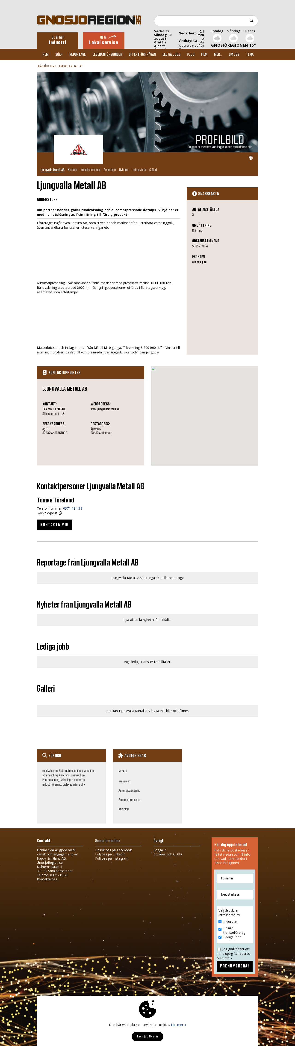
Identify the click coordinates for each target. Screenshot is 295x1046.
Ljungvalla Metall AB (70, 66)
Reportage (77, 54)
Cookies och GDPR (167, 854)
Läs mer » (178, 1024)
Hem (45, 54)
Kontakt (72, 170)
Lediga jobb (171, 54)
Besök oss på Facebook (113, 850)
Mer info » (224, 958)
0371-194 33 (72, 508)
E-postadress (230, 894)
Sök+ (59, 54)
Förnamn (227, 878)
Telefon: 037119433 (54, 409)
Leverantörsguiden (107, 54)
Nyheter (123, 170)
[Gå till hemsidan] (251, 158)
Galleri (153, 170)
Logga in (160, 850)
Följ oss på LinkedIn (110, 854)
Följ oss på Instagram (111, 858)
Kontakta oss (47, 879)
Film (204, 54)
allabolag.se (199, 262)
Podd (191, 54)
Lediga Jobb (139, 170)
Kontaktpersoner (90, 170)
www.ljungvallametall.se (105, 409)
